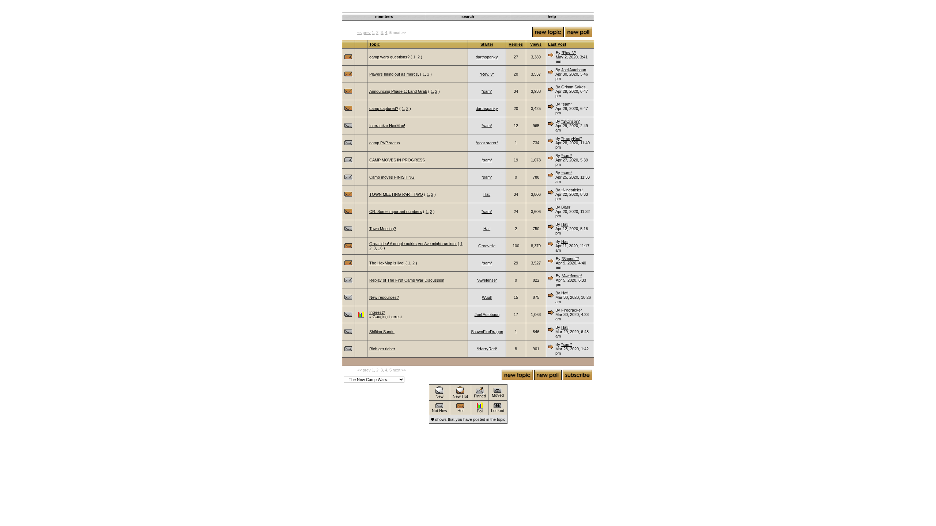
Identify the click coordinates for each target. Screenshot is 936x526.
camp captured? (383, 108)
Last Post (557, 44)
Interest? (377, 312)
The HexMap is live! (386, 263)
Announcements (534, 8)
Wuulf (487, 297)
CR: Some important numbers (395, 211)
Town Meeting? (382, 228)
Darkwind (507, 8)
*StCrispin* (570, 121)
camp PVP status (384, 143)
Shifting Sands (382, 331)
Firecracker (571, 310)
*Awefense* (487, 280)
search (467, 16)
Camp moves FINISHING (392, 177)
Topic (374, 44)
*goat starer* (487, 143)
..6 (380, 248)
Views (535, 44)
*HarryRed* (571, 138)
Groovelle (486, 246)
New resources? (384, 297)
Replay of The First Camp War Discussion (406, 280)
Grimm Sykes (573, 87)
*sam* (487, 91)
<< (359, 32)
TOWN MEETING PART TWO (396, 194)
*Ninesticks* (572, 190)
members (384, 16)
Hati (486, 194)
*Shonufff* (570, 258)
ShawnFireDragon (487, 331)
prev (367, 32)
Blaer (565, 207)
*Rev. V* (569, 52)
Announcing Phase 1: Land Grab (398, 91)
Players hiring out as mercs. (394, 74)
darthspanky (487, 57)
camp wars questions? (389, 57)
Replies (516, 44)
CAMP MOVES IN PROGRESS (397, 160)
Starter (486, 44)
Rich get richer (382, 349)
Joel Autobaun (573, 70)
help (552, 16)
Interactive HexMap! (387, 125)
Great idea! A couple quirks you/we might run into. (413, 243)
